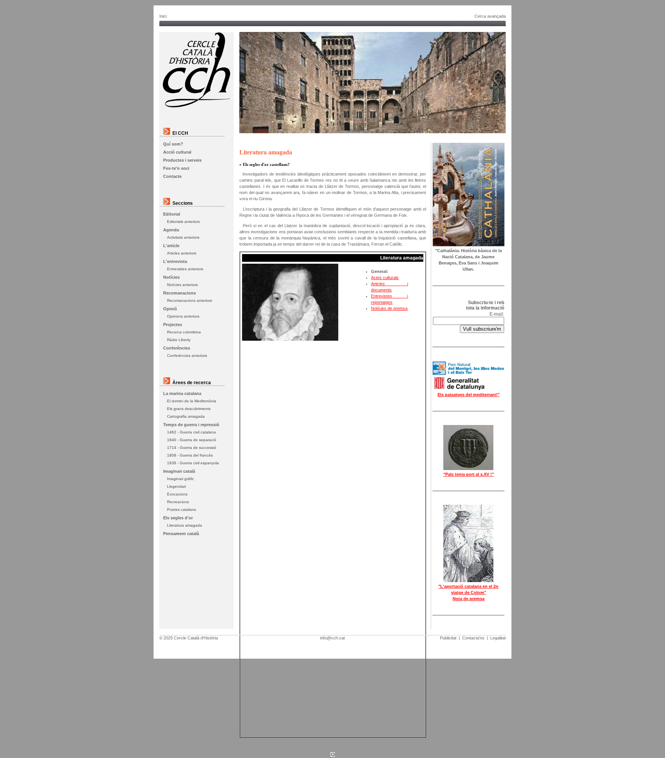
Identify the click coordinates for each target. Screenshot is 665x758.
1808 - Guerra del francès (190, 455)
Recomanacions (179, 293)
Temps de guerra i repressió (191, 424)
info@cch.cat (332, 638)
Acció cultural (177, 152)
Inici (163, 16)
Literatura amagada (184, 525)
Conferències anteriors (187, 355)
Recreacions (178, 502)
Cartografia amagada (186, 416)
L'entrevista (175, 261)
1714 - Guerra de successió (191, 447)
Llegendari (176, 486)
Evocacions (177, 494)
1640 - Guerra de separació (191, 440)
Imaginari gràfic (180, 479)
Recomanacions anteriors (189, 300)
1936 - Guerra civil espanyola (193, 463)
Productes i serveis (182, 160)
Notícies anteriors (182, 285)
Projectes (172, 324)
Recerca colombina (184, 332)
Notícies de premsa (389, 308)
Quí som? (173, 144)
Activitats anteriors (183, 237)
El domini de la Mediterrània (191, 401)
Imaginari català (179, 471)
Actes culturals (385, 277)
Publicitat (448, 638)
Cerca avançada (490, 16)
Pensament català (181, 533)
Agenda (171, 230)
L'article (171, 245)
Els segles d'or (178, 517)
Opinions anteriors (183, 316)
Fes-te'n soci (176, 168)
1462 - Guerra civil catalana (191, 432)
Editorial (171, 214)
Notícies (171, 277)
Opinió (170, 308)
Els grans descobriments (189, 409)
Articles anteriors (181, 253)
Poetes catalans (181, 509)
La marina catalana (182, 393)
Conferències (176, 348)
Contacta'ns (473, 638)
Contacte (172, 176)
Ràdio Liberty (178, 340)
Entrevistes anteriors (185, 269)
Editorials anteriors (183, 221)
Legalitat (498, 638)
